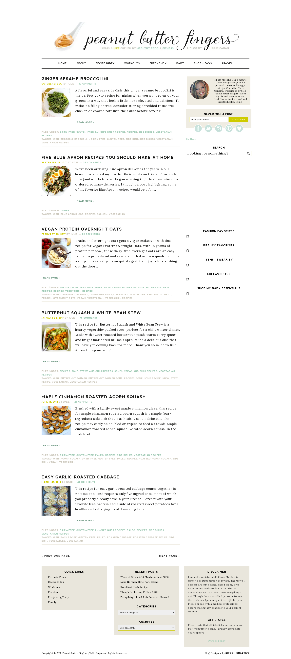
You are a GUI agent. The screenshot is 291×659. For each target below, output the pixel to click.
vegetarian (164, 139)
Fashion (53, 591)
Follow (191, 139)
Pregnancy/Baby (58, 597)
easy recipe (69, 537)
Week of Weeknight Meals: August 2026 (144, 576)
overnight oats (101, 294)
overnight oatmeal (74, 294)
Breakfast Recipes (73, 287)
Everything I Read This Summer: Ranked (144, 597)
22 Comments (91, 234)
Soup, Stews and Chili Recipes (92, 371)
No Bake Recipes (144, 287)
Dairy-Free (67, 132)
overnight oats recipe (129, 294)
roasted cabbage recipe (150, 537)
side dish (132, 139)
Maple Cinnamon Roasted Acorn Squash (94, 396)
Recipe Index (56, 581)
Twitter (209, 128)
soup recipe (152, 378)
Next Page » (169, 556)
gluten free (115, 139)
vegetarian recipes (55, 142)
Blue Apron (69, 214)
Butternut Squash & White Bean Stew (91, 313)
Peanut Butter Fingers (145, 37)
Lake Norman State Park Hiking (139, 581)
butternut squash (74, 378)
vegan (81, 298)
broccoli (67, 139)
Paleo (99, 455)
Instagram (220, 128)
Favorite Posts (57, 576)
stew (165, 378)
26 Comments (83, 402)
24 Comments (92, 162)
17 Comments (87, 84)
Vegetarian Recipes (78, 291)
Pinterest (230, 128)
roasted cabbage (119, 537)
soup (139, 378)
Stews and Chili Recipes (140, 371)
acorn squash (71, 459)
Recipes (132, 132)
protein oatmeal (159, 294)
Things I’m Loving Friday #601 (139, 591)
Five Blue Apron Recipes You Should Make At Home (108, 157)
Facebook (199, 128)
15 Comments (89, 318)
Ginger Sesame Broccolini (75, 78)
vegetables (57, 541)
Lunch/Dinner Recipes (110, 132)
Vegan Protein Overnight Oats (82, 229)
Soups (118, 371)
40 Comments (86, 482)
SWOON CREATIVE (237, 653)
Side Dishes (146, 132)
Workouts (54, 587)
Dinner (64, 210)
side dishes (147, 139)
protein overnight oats (59, 298)
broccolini (81, 139)
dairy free (98, 139)
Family (52, 602)
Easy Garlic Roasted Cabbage (81, 477)
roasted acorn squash (155, 459)
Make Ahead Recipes (118, 287)
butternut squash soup (105, 378)
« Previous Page (56, 556)
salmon (102, 214)
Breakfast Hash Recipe (134, 587)
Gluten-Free (85, 132)
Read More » (85, 122)
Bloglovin (239, 128)
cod (81, 214)
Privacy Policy (216, 640)
